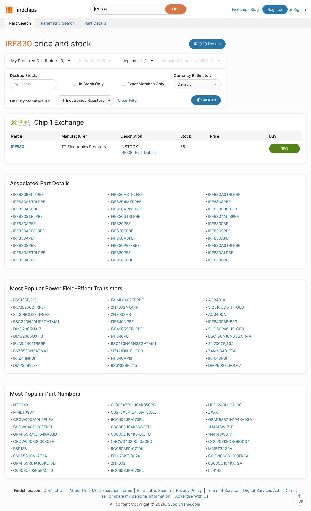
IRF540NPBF (122, 321)
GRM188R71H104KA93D (230, 419)
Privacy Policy (189, 490)
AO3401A (216, 299)
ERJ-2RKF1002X (125, 455)
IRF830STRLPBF (28, 216)
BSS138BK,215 (124, 365)
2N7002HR (121, 314)
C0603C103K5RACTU (33, 470)
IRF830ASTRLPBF (127, 194)
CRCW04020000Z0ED (131, 441)
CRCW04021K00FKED (33, 426)
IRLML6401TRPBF (29, 343)
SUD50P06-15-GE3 (226, 329)
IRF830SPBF (219, 201)
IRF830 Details (207, 44)
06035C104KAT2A (225, 463)
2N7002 (118, 463)
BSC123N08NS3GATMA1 (133, 343)
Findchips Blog (245, 9)
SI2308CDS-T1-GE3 (31, 314)
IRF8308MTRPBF (28, 194)
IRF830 (17, 146)
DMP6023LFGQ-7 (224, 365)
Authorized (92, 60)
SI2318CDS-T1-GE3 (226, 307)
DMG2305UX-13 (28, 336)
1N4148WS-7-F (222, 434)
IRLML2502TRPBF (29, 307)
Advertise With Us (191, 496)
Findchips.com (21, 10)
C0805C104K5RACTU (131, 426)
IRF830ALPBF (220, 252)
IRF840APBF (122, 358)
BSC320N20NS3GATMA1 (36, 321)
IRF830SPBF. (24, 245)
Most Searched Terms (112, 490)
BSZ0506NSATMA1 (30, 350)
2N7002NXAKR (124, 307)
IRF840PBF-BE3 (222, 321)
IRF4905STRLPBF (127, 329)
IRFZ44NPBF (24, 358)
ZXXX (213, 412)
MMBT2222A (220, 448)
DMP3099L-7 (25, 365)
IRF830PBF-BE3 (222, 209)
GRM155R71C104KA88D (35, 434)
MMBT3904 (24, 412)
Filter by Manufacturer (30, 101)
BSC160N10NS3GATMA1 (230, 336)
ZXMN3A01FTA (222, 350)
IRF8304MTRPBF (126, 201)
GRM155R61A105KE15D (34, 463)
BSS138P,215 (25, 299)
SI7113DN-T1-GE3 (127, 350)
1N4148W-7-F (220, 426)
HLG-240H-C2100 (225, 404)
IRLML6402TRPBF (127, 299)
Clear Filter (128, 100)
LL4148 (215, 470)
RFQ (284, 148)
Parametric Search (154, 490)
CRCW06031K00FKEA (228, 455)
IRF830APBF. (220, 238)
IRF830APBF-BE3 (126, 209)
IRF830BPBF (219, 260)
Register (275, 9)
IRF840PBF (121, 336)
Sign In (300, 9)
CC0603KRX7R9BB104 (229, 441)
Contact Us (53, 490)
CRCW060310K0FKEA (33, 419)
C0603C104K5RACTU (131, 434)
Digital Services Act (261, 490)
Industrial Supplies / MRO (188, 60)
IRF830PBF (121, 223)
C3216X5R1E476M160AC (133, 412)
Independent (133, 60)
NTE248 (20, 404)
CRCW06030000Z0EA (33, 441)
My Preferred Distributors (38, 60)
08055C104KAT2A (30, 455)
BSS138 (20, 448)
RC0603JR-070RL (127, 470)
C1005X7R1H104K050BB (133, 404)
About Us (78, 490)
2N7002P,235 (220, 343)
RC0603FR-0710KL (128, 448)
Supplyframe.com (184, 504)
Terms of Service (222, 490)
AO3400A (217, 314)
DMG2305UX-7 (27, 329)
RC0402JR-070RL (127, 419)
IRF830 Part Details (138, 152)
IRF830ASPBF (25, 209)
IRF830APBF (24, 223)
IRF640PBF (218, 358)
